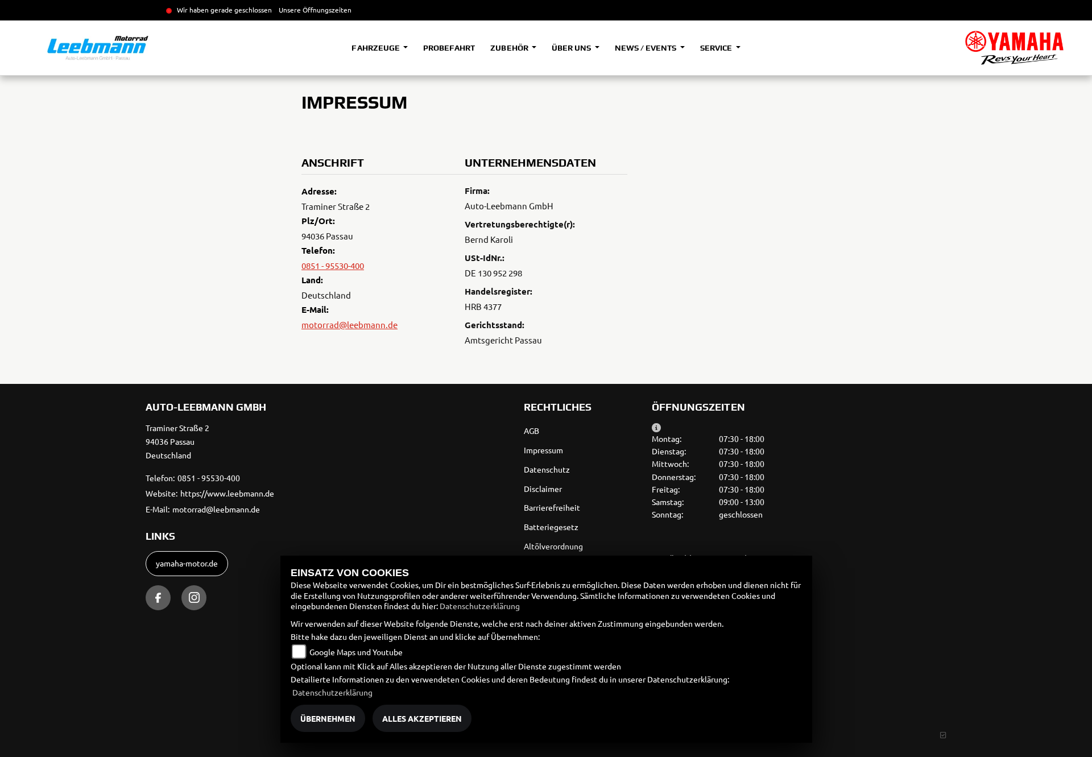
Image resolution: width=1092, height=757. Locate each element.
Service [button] (717, 47)
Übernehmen (327, 718)
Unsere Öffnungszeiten (315, 9)
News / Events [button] (646, 47)
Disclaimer (543, 488)
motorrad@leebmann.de (349, 324)
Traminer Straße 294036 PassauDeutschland (177, 441)
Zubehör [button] (510, 47)
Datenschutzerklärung (480, 606)
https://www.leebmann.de (227, 493)
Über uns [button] (572, 47)
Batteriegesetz (551, 527)
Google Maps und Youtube (356, 652)
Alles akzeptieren (422, 718)
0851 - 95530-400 (332, 265)
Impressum (543, 450)
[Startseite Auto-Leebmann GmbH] (1014, 48)
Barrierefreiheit (552, 507)
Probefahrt (449, 47)
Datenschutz (547, 469)
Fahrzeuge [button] (376, 47)
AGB (531, 430)
